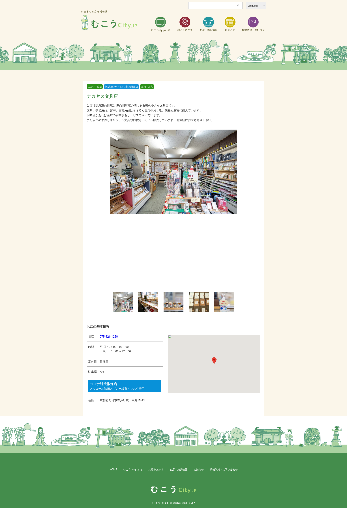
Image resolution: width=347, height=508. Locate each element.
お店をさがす (156, 469)
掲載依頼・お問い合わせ (224, 469)
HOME (113, 469)
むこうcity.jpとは (132, 469)
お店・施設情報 (178, 469)
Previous (107, 302)
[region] (173, 55)
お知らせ (199, 469)
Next (239, 302)
